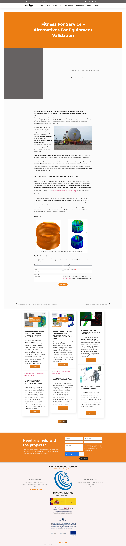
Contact (96, 5)
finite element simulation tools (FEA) (64, 190)
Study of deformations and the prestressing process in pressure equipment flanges (34, 334)
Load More (62, 421)
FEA (61, 5)
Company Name (68, 265)
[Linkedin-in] (85, 1)
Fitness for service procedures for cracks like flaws (90, 332)
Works (55, 5)
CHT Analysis (80, 5)
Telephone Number (69, 269)
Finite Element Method (63, 466)
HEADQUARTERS (35, 479)
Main (41, 5)
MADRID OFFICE (91, 479)
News (89, 5)
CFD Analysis (69, 5)
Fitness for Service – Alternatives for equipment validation (33, 381)
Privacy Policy (67, 278)
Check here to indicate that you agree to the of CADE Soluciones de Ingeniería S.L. (77, 278)
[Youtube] (92, 1)
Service (48, 5)
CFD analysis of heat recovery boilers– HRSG (62, 379)
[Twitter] (89, 1)
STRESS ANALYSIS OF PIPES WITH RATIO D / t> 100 (90, 387)
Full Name (37, 265)
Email (36, 269)
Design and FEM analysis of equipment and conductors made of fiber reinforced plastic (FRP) (63, 335)
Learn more (35, 366)
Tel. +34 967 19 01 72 (35, 489)
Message (36, 274)
